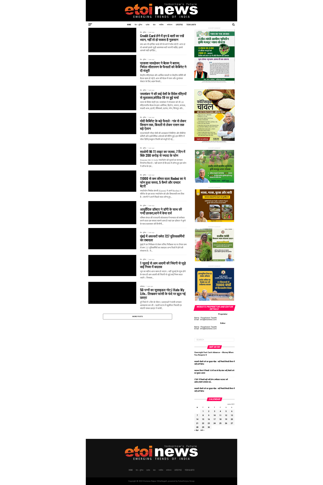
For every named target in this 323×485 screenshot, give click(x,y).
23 (209, 423)
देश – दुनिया (138, 24)
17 (214, 419)
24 (214, 423)
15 (203, 419)
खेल (154, 24)
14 (197, 419)
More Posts (137, 316)
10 (214, 415)
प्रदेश (147, 24)
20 (232, 419)
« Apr (196, 430)
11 (220, 415)
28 (197, 427)
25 (220, 423)
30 (209, 427)
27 (232, 423)
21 (197, 423)
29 (203, 427)
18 (220, 419)
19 (226, 419)
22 (203, 423)
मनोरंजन (169, 24)
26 (226, 423)
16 (209, 419)
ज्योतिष (161, 24)
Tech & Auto (191, 24)
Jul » (202, 430)
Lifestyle (179, 24)
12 (226, 415)
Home (129, 24)
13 (232, 415)
